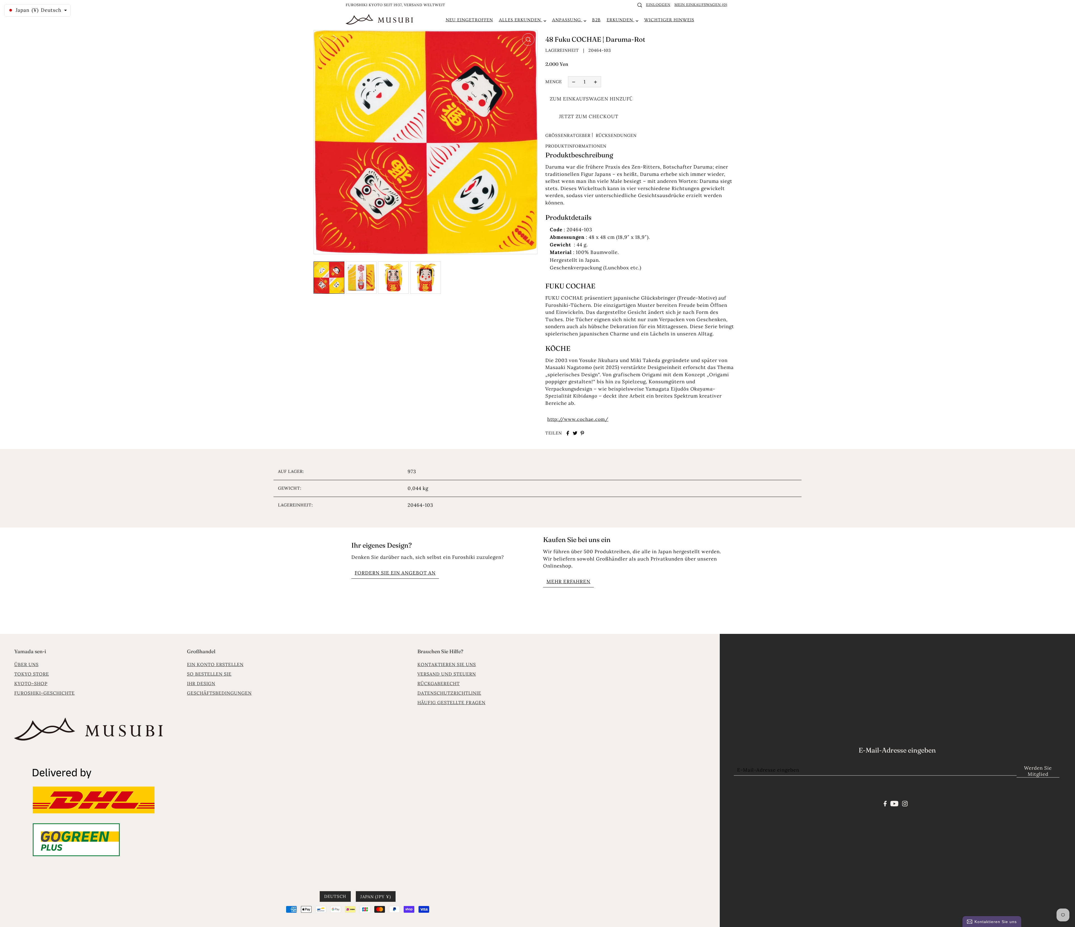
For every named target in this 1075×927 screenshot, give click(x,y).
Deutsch (335, 896)
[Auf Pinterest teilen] (582, 433)
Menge (553, 81)
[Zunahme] (595, 81)
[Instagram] (905, 803)
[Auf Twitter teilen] (575, 433)
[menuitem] (469, 19)
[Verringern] (573, 81)
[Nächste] (335, 37)
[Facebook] (885, 803)
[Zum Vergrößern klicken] (528, 39)
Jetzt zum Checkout (588, 116)
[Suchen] (639, 5)
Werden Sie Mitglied (1038, 771)
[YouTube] (895, 803)
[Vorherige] (321, 37)
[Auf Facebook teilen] (567, 433)
